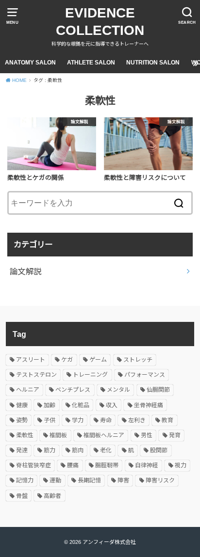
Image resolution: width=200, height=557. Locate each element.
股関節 (158, 450)
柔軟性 (24, 435)
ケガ (67, 359)
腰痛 (73, 465)
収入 (111, 405)
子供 (49, 420)
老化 (106, 450)
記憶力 (24, 480)
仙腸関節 (158, 389)
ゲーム (98, 359)
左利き (137, 420)
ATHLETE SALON (91, 62)
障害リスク (160, 480)
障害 (123, 480)
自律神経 (146, 465)
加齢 (49, 405)
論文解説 (26, 271)
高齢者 (52, 496)
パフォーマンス (144, 374)
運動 (55, 480)
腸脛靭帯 (106, 465)
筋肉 (77, 450)
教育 (167, 420)
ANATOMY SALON (30, 62)
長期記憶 (89, 480)
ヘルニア (27, 389)
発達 (22, 450)
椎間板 (58, 435)
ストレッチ (137, 359)
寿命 (106, 420)
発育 (175, 435)
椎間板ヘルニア (103, 435)
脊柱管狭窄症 (33, 465)
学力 (77, 420)
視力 (180, 465)
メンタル (118, 389)
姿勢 (22, 420)
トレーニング (90, 374)
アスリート (30, 359)
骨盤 (22, 496)
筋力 (49, 450)
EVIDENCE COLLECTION (100, 21)
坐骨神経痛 (148, 405)
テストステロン (36, 374)
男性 (146, 435)
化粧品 (80, 405)
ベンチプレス (72, 389)
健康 (22, 405)
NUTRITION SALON (153, 62)
